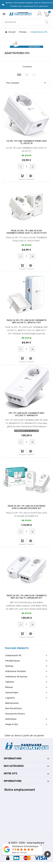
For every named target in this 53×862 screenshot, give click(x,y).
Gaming (9, 666)
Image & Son (11, 724)
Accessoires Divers (15, 713)
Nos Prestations (13, 708)
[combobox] (23, 22)
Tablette (9, 682)
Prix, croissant (26, 83)
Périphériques (12, 661)
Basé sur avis (19, 853)
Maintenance (12, 703)
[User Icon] (39, 14)
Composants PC (13, 655)
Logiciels (10, 698)
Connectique (11, 692)
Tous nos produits (17, 648)
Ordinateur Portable (15, 671)
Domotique (10, 719)
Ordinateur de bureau (16, 676)
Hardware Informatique (25, 846)
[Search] (46, 22)
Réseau (9, 687)
